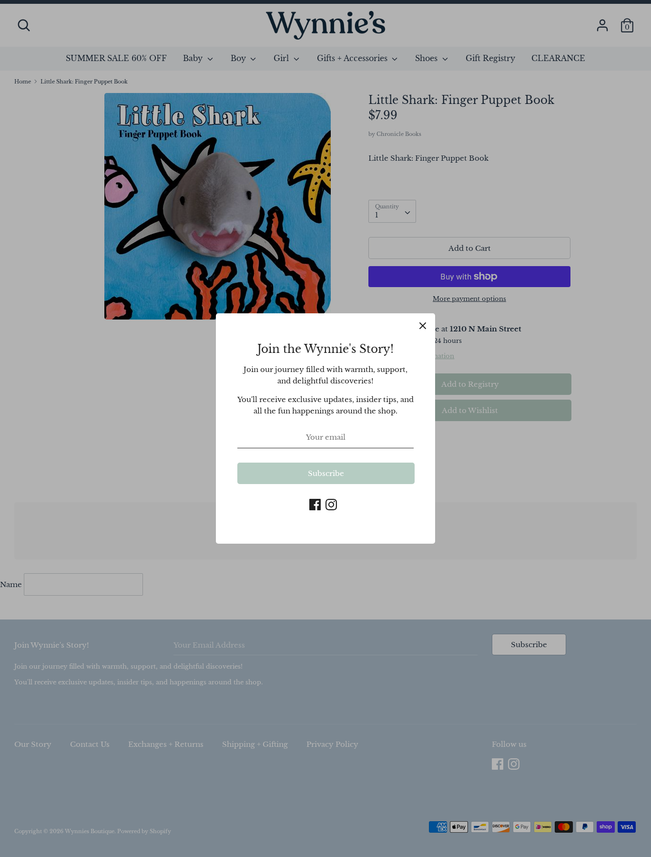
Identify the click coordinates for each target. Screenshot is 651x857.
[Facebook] (315, 503)
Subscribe (326, 473)
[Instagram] (331, 503)
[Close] (422, 325)
